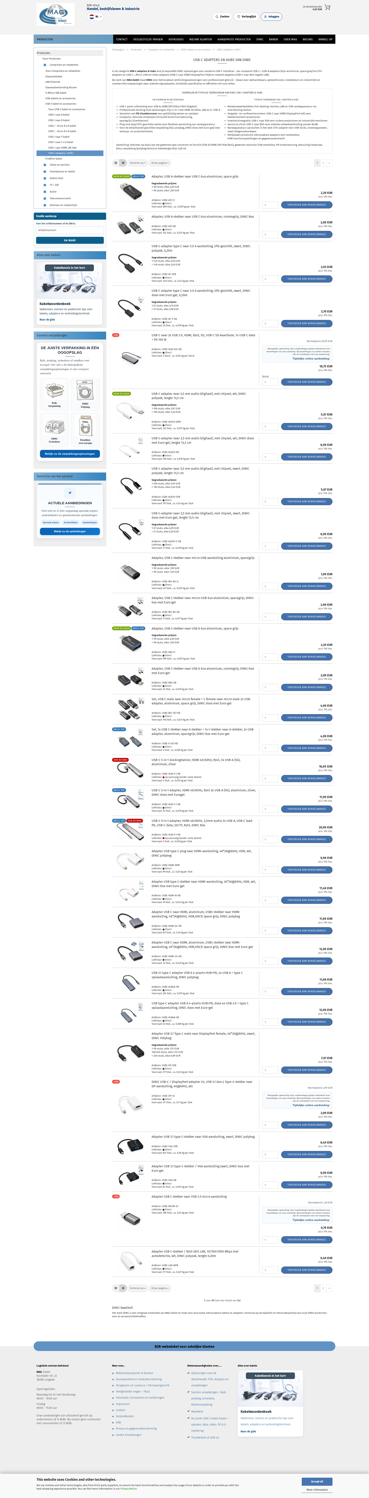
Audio (53, 191)
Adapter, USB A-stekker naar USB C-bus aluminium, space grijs (195, 176)
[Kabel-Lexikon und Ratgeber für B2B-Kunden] (69, 280)
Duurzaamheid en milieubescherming (139, 1379)
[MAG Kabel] (57, 14)
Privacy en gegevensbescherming (136, 1428)
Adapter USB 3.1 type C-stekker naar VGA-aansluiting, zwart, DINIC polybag (203, 1137)
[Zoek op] (167, 28)
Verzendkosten (125, 1416)
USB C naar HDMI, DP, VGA (62, 147)
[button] (171, 28)
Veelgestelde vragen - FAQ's (133, 1391)
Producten (45, 39)
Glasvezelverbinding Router (61, 87)
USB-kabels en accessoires (60, 98)
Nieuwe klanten (200, 39)
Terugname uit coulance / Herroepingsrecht (142, 1385)
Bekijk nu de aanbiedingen (70, 531)
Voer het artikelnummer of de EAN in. (56, 223)
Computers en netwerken (63, 64)
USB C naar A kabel (58, 114)
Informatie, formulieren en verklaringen (140, 1397)
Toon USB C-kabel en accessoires (66, 109)
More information (317, 1489)
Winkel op (325, 39)
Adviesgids (176, 39)
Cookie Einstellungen (128, 1435)
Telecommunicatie (60, 198)
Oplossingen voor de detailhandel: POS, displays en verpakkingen (210, 1379)
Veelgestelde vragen (148, 39)
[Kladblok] (179, 28)
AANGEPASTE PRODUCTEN (234, 39)
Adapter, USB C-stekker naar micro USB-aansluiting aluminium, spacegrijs (203, 558)
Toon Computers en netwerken (62, 70)
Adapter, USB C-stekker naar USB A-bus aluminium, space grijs (195, 628)
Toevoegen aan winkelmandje (307, 204)
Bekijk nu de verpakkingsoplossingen (70, 453)
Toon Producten (51, 58)
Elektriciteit (56, 178)
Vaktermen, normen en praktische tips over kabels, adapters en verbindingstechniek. (66, 311)
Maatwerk (197, 1411)
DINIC (259, 39)
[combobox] (137, 163)
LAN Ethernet (52, 81)
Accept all (317, 1481)
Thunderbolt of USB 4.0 (205, 1437)
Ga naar (70, 240)
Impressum (123, 1404)
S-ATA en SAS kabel (55, 92)
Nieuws (308, 39)
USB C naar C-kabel (59, 136)
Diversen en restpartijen (63, 204)
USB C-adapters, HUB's (61, 153)
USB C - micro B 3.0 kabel (62, 131)
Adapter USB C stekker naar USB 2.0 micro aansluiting (189, 1196)
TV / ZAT (54, 184)
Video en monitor (59, 164)
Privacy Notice (129, 1488)
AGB (118, 1422)
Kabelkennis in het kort (69, 267)
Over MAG (290, 39)
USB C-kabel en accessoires (60, 103)
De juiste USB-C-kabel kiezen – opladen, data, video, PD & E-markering (210, 1424)
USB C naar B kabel (59, 120)
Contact (122, 39)
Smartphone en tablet (62, 171)
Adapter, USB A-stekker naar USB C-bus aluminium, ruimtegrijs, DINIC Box (203, 216)
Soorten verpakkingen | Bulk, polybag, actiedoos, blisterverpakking (208, 1398)
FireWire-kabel (53, 158)
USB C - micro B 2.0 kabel (62, 125)
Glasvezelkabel (53, 76)
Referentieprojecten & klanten (134, 1373)
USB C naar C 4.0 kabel (60, 142)
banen (273, 39)
